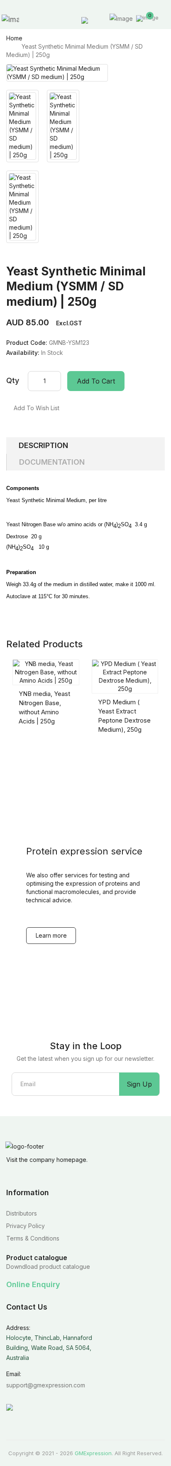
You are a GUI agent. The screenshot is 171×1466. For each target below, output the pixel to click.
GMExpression (93, 1453)
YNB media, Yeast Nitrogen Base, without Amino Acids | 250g (44, 707)
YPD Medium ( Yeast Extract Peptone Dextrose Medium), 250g (124, 715)
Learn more (51, 935)
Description (43, 445)
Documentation (52, 462)
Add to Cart (96, 381)
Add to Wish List (36, 407)
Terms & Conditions (32, 1238)
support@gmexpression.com (45, 1385)
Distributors (21, 1213)
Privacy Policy (25, 1225)
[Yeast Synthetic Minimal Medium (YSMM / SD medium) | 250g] (57, 73)
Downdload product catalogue (48, 1266)
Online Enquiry (33, 1284)
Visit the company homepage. (47, 1159)
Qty (12, 380)
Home (14, 38)
